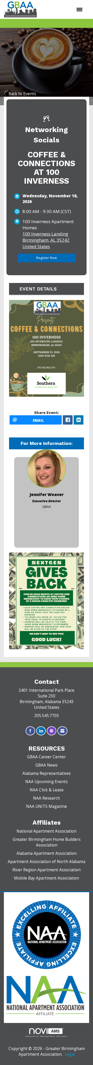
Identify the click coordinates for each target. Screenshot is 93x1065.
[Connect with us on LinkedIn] (41, 730)
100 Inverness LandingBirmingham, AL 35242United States (45, 240)
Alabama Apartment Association (47, 853)
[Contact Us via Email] (62, 730)
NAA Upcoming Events (46, 781)
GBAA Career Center (46, 757)
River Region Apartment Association (46, 870)
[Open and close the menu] (62, 9)
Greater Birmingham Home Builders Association (47, 842)
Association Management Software (47, 1036)
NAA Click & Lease (47, 790)
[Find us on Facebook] (30, 730)
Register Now (46, 258)
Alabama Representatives (46, 773)
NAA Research (46, 798)
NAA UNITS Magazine (46, 806)
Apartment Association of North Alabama (46, 861)
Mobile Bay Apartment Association (46, 878)
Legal (70, 1054)
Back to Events (22, 93)
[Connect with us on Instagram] (51, 730)
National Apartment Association (46, 831)
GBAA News (46, 765)
